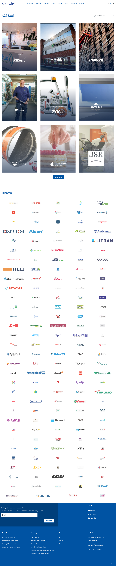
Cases (53, 3)
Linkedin (93, 510)
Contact (81, 3)
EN (113, 3)
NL (110, 3)
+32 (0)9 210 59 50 (96, 545)
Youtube (93, 518)
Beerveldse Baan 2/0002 (96, 537)
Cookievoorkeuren (33, 563)
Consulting (38, 3)
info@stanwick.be (97, 549)
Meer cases (58, 177)
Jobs (66, 3)
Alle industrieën (101, 15)
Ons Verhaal (73, 3)
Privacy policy (13, 563)
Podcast (93, 514)
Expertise (30, 3)
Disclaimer (22, 563)
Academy (46, 3)
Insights (60, 3)
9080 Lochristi (92, 541)
